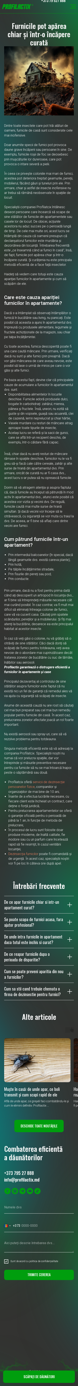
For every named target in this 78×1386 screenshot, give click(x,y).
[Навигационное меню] (73, 7)
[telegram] (22, 1191)
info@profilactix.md (22, 1179)
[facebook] (7, 1191)
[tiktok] (37, 1191)
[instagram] (15, 1191)
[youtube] (30, 1191)
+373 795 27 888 (19, 1173)
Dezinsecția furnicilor (23, 854)
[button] (39, 1377)
